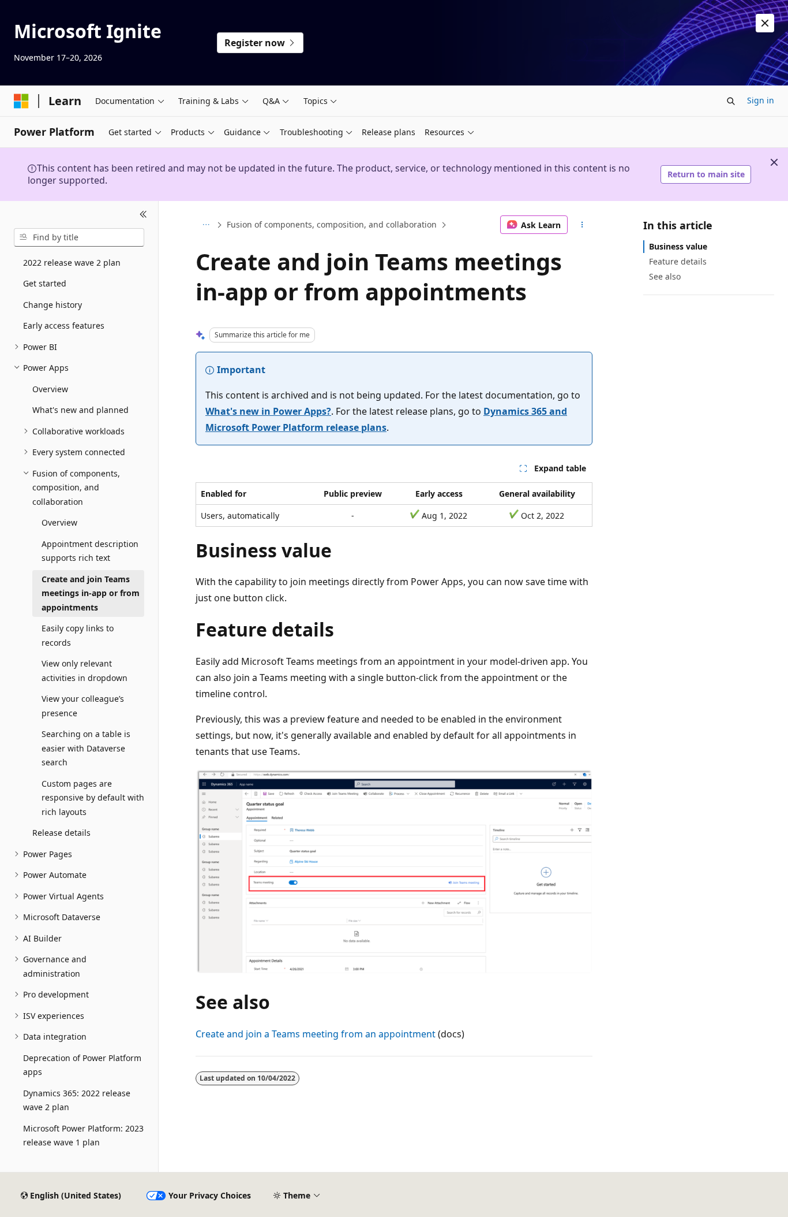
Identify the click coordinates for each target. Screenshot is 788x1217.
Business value (678, 246)
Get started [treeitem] (44, 283)
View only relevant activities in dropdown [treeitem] (84, 670)
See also (665, 276)
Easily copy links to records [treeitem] (78, 635)
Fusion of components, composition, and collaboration (332, 224)
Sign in (760, 100)
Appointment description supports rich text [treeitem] (90, 551)
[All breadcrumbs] (206, 224)
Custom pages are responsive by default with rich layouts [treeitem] (93, 797)
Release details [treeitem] (61, 832)
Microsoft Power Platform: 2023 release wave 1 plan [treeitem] (83, 1135)
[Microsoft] (21, 101)
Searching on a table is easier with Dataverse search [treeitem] (86, 748)
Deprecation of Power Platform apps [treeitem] (82, 1065)
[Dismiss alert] (765, 23)
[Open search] (730, 101)
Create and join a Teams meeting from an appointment (316, 1034)
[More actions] (582, 224)
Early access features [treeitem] (63, 325)
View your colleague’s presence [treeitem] (83, 706)
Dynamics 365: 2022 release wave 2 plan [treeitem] (76, 1100)
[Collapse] (143, 215)
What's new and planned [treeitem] (80, 409)
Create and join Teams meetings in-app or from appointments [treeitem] (91, 593)
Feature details (678, 261)
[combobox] (79, 237)
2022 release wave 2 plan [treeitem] (72, 262)
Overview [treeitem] (50, 389)
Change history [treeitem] (52, 304)
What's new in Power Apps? (268, 411)
